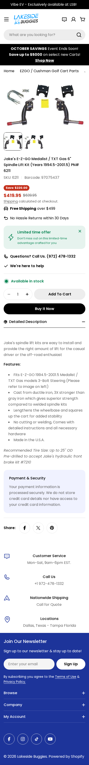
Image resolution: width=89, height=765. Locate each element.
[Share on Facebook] (24, 527)
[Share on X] (38, 527)
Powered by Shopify (66, 756)
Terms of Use (65, 676)
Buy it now (44, 308)
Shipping (11, 201)
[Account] (73, 19)
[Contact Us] (64, 19)
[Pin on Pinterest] (52, 527)
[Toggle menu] (6, 19)
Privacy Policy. (15, 681)
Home (9, 71)
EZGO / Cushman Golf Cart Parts (49, 71)
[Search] (79, 35)
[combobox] (44, 34)
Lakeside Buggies (32, 756)
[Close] (80, 231)
